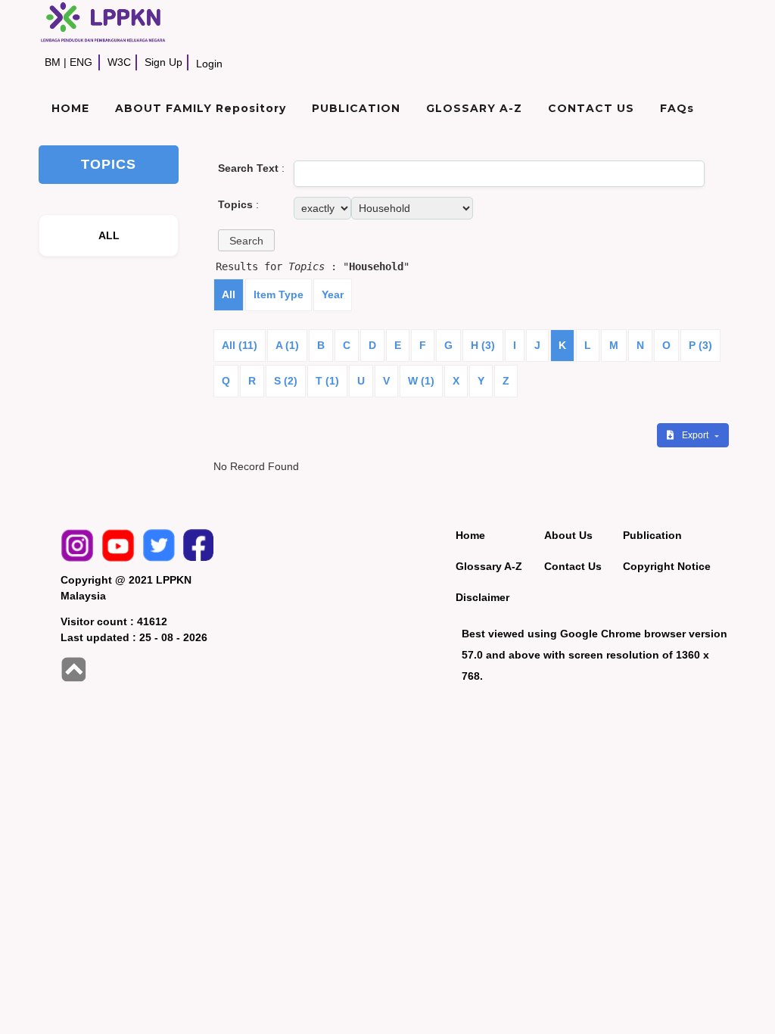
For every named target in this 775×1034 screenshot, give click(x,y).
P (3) (700, 345)
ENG (81, 62)
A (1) (287, 345)
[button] (246, 240)
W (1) (421, 381)
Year (333, 294)
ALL (109, 235)
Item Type (278, 294)
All (228, 294)
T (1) (327, 381)
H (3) (483, 345)
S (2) (285, 381)
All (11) (239, 345)
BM (53, 62)
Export (696, 435)
